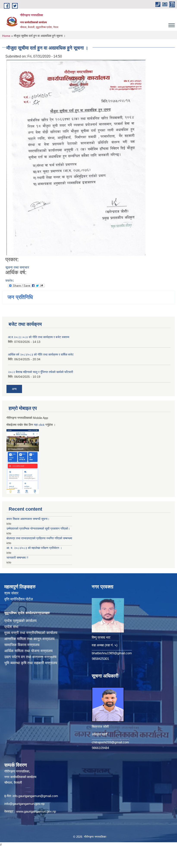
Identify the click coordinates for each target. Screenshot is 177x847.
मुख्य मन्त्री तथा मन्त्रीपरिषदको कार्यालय (30, 633)
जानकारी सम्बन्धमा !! (17, 557)
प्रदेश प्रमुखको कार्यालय (20, 621)
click (41, 424)
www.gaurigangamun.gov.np (36, 811)
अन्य (14, 389)
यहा (36, 424)
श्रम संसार (11, 593)
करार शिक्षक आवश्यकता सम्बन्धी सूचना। (27, 519)
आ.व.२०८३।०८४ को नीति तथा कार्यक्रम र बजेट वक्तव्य (38, 337)
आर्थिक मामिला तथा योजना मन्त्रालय (28, 651)
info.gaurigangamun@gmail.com (35, 796)
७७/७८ (9, 280)
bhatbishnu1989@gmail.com (112, 653)
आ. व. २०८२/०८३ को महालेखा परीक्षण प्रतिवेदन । (34, 548)
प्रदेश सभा (11, 627)
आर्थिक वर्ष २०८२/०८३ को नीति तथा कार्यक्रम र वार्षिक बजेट (41, 354)
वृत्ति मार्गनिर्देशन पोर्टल (18, 599)
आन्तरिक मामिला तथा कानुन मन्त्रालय (29, 639)
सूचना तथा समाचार (17, 267)
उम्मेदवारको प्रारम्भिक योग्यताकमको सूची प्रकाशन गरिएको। (38, 528)
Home (6, 35)
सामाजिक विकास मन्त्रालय (21, 645)
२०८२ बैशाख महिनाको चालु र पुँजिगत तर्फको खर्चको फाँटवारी (40, 372)
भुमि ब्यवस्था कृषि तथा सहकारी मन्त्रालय (30, 663)
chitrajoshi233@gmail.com (110, 742)
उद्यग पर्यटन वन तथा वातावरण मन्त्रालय (30, 657)
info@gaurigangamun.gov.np (24, 803)
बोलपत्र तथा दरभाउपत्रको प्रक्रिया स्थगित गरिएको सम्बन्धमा (39, 538)
